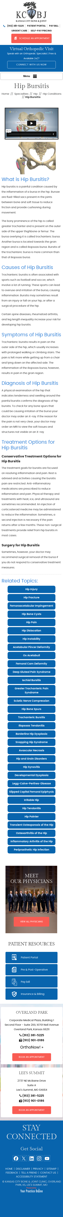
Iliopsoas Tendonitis (32, 725)
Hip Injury (31, 589)
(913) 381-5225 (15, 26)
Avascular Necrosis (31, 750)
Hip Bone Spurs (31, 709)
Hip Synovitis (31, 767)
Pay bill (53, 26)
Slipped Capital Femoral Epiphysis (31, 792)
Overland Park (31, 1012)
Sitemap (51, 1169)
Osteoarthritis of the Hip (31, 833)
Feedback (12, 1172)
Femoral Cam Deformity (31, 663)
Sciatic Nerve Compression (31, 701)
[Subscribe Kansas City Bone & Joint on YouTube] (47, 1158)
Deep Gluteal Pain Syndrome (31, 672)
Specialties (21, 94)
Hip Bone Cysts (31, 614)
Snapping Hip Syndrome (32, 742)
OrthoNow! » (31, 1047)
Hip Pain (31, 622)
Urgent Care (19, 31)
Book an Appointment (32, 1057)
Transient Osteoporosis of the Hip (31, 825)
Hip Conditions (52, 94)
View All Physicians (31, 922)
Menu (26, 76)
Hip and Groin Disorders (31, 758)
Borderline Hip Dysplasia (31, 734)
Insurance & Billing (32, 994)
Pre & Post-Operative (34, 969)
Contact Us (48, 1172)
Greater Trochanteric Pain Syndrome (31, 690)
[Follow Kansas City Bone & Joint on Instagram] (39, 1158)
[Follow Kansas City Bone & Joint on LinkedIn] (31, 1158)
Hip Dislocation (31, 630)
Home (5, 94)
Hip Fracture (31, 597)
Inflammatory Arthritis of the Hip (31, 841)
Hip (35, 94)
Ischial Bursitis (31, 680)
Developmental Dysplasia (31, 775)
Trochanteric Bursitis (31, 717)
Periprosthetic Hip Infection (31, 849)
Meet (31, 878)
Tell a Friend (29, 1172)
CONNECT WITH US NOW (31, 65)
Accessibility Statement (31, 1176)
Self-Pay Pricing (41, 31)
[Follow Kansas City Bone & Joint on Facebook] (16, 1158)
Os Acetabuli (31, 655)
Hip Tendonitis (31, 808)
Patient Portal (36, 26)
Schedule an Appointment (34, 38)
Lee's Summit (32, 1073)
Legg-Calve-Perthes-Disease (31, 783)
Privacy (38, 1169)
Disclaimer (23, 1169)
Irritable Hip (31, 800)
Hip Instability (31, 639)
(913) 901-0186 (33, 1040)
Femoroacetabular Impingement (31, 606)
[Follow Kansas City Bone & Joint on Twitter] (24, 1158)
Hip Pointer (32, 816)
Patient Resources (31, 944)
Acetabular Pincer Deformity (31, 647)
